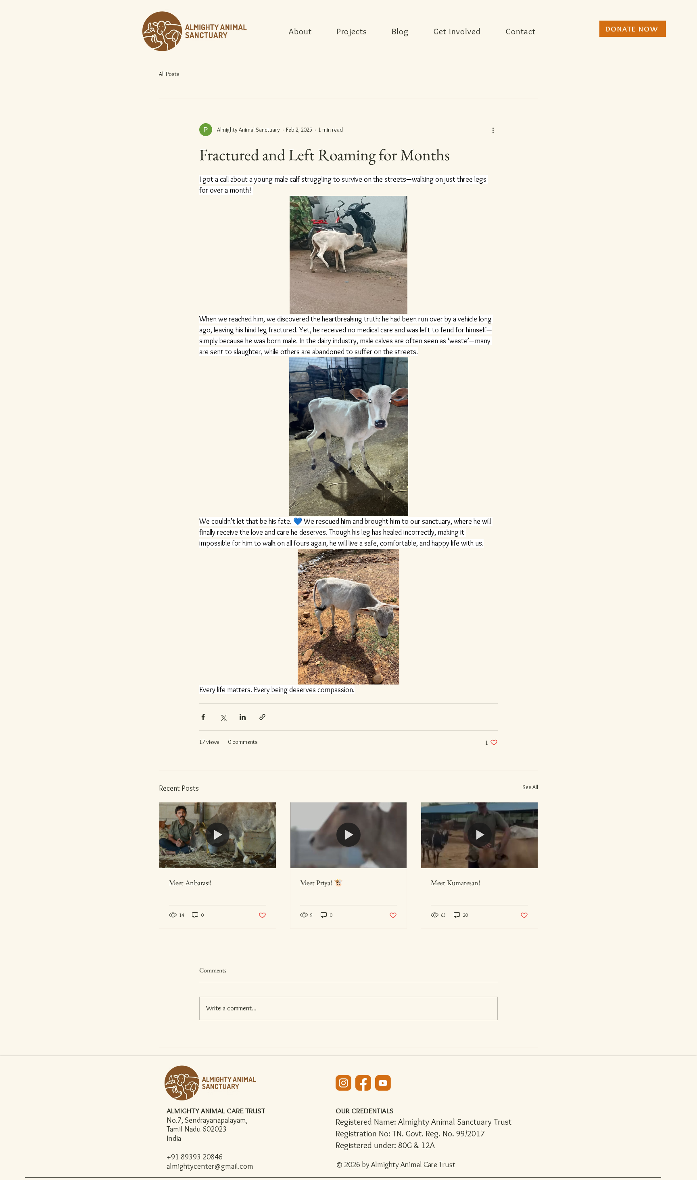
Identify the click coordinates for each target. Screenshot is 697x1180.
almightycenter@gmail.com (210, 1166)
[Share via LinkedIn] (242, 717)
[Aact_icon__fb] (363, 1083)
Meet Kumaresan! (455, 882)
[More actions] (493, 129)
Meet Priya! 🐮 (321, 882)
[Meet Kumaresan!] (479, 835)
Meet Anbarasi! (190, 882)
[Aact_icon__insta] (343, 1083)
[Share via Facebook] (203, 717)
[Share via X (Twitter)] (223, 717)
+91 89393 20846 (195, 1156)
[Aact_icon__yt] (383, 1083)
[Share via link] (262, 717)
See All (530, 787)
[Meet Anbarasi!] (217, 835)
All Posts (169, 74)
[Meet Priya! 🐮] (348, 835)
